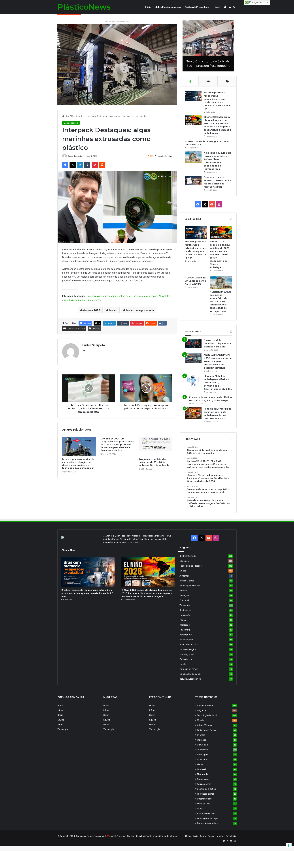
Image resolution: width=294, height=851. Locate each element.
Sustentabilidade (187, 556)
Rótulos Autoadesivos (190, 679)
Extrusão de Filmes (188, 669)
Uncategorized (78, 116)
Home (60, 705)
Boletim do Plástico (188, 644)
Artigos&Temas (186, 580)
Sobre (60, 715)
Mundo (182, 570)
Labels (182, 664)
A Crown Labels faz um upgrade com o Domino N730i (196, 281)
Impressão (184, 625)
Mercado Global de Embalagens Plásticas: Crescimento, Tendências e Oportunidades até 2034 (218, 382)
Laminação (184, 615)
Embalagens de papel (189, 674)
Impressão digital (187, 649)
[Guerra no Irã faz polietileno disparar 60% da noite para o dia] (193, 343)
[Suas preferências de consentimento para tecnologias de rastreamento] (289, 846)
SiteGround (172, 836)
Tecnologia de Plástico (190, 566)
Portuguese (255, 2)
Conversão (184, 600)
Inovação (184, 595)
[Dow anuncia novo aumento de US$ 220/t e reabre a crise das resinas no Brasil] (193, 180)
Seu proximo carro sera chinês (117, 21)
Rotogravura (185, 634)
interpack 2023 (91, 310)
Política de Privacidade (197, 7)
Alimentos (184, 575)
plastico (112, 310)
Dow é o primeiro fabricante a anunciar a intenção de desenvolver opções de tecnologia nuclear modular (78, 463)
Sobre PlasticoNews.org (168, 7)
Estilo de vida (185, 659)
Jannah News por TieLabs (121, 836)
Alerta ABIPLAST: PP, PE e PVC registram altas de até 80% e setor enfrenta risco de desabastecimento (218, 361)
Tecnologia (184, 605)
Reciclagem (185, 610)
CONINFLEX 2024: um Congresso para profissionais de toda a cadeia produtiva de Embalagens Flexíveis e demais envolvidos (117, 444)
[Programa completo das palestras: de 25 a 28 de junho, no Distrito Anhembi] (155, 446)
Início (148, 7)
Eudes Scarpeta (75, 156)
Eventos (183, 590)
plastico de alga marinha (139, 310)
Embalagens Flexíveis (189, 585)
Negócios (184, 561)
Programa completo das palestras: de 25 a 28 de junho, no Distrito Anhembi (154, 462)
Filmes (182, 620)
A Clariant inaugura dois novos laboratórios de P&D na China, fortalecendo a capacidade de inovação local (220, 301)
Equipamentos (186, 639)
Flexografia (184, 630)
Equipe (60, 720)
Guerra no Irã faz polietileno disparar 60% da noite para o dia (218, 343)
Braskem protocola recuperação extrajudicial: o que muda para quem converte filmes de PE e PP (87, 593)
